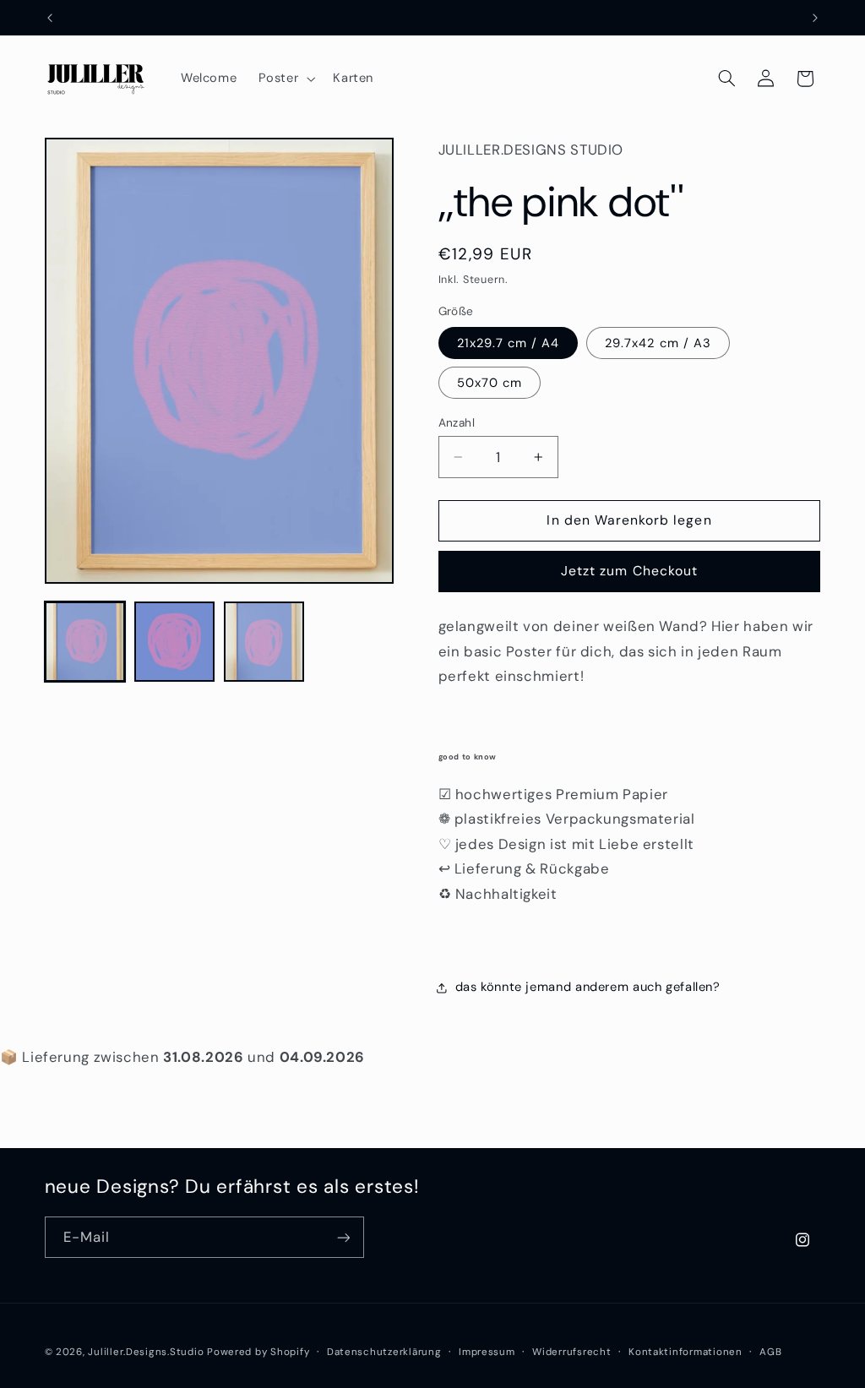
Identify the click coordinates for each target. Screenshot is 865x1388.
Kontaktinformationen (685, 1352)
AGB (770, 1352)
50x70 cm (489, 382)
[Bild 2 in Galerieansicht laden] (174, 642)
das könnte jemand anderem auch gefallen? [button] (588, 986)
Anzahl (457, 422)
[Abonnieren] (343, 1237)
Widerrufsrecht (571, 1352)
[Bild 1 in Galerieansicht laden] (85, 642)
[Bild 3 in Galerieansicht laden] (264, 642)
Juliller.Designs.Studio (146, 1352)
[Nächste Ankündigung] (815, 18)
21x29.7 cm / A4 (508, 343)
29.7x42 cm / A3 (658, 343)
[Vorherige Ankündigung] (49, 18)
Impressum (487, 1352)
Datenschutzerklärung (384, 1352)
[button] (285, 78)
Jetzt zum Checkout (629, 571)
